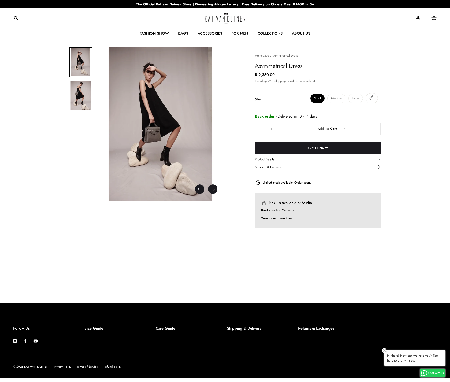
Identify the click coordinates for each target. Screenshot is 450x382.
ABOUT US (301, 33)
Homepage (262, 55)
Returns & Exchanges (316, 328)
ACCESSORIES (210, 33)
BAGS (183, 33)
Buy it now (318, 148)
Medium (336, 98)
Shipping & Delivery (244, 328)
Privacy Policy (62, 366)
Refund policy (112, 366)
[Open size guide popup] (372, 98)
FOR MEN (240, 33)
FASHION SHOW (154, 33)
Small (317, 98)
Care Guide (165, 328)
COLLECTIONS (270, 33)
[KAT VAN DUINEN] (225, 17)
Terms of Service (87, 366)
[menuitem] (80, 62)
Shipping (280, 81)
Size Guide (93, 328)
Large (355, 98)
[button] (16, 18)
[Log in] (418, 18)
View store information (276, 218)
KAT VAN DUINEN (36, 366)
